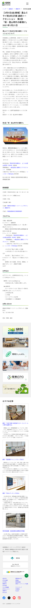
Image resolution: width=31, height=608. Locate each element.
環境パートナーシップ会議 (22, 583)
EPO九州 (5, 592)
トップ (4, 9)
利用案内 (18, 589)
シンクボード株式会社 (11, 246)
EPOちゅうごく (6, 589)
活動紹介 (11, 9)
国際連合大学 (19, 578)
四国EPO (5, 590)
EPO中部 (5, 585)
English (17, 590)
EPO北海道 (5, 580)
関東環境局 (18, 582)
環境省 (17, 580)
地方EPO (5, 578)
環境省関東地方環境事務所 (14, 211)
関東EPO (18, 9)
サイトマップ (19, 587)
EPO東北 (5, 582)
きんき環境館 (6, 587)
